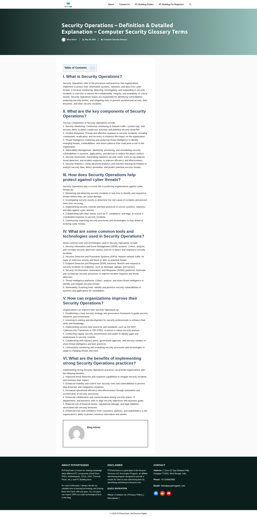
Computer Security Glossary (115, 40)
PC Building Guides (144, 4)
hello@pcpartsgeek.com (173, 485)
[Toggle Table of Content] (91, 68)
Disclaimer (112, 498)
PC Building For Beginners (171, 4)
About (111, 4)
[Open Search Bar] (190, 4)
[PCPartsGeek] (68, 4)
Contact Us (124, 4)
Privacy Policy (135, 494)
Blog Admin (72, 40)
